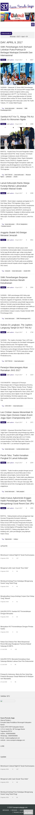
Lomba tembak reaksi (23, 449)
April (23, 36)
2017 (18, 36)
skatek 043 (27, 271)
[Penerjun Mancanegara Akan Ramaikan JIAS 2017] (17, 379)
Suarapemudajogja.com (20, 807)
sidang (16, 539)
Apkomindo (8, 539)
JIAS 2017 (8, 406)
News (3, 60)
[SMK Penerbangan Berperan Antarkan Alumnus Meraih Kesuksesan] (17, 292)
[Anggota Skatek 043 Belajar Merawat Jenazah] (17, 244)
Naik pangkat (20, 491)
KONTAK (22, 810)
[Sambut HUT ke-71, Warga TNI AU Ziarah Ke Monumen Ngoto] (17, 138)
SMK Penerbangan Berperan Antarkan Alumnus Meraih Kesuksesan (14, 280)
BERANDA (6, 810)
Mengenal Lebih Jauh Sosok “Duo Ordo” (14, 568)
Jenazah (7, 271)
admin (12, 60)
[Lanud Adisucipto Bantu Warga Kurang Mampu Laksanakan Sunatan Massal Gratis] (17, 197)
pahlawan (8, 176)
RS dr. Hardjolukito (22, 224)
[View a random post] (1, 25)
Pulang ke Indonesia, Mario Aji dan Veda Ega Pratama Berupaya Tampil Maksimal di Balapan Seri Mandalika (17, 676)
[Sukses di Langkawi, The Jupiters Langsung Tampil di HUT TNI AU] (17, 336)
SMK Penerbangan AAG (23, 318)
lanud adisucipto (9, 108)
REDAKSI (14, 810)
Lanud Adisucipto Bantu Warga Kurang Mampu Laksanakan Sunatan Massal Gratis (14, 186)
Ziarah (15, 176)
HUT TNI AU (8, 174)
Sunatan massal (6, 226)
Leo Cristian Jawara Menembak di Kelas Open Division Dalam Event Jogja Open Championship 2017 (16, 415)
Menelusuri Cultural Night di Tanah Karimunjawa (17, 555)
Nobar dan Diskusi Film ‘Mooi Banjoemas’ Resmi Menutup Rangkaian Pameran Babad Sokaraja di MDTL (15, 644)
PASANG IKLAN (18, 812)
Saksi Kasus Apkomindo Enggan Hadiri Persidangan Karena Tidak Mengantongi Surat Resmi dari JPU (17, 501)
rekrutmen (19, 108)
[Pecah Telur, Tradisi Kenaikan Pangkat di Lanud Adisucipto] (17, 467)
